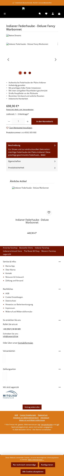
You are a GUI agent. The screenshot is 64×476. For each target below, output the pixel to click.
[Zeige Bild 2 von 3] (25, 73)
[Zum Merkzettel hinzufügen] (49, 213)
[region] (32, 59)
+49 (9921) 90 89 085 (12, 329)
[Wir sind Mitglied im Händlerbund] (10, 394)
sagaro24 (7, 254)
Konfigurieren (47, 464)
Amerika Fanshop (10, 247)
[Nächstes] (55, 59)
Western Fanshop (48, 251)
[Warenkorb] (59, 13)
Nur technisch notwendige (24, 464)
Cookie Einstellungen (14, 297)
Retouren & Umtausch (15, 277)
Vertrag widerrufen (32, 407)
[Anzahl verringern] (9, 121)
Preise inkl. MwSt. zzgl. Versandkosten (19, 109)
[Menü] (4, 13)
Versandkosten (47, 424)
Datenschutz (11, 300)
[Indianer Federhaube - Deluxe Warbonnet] (32, 201)
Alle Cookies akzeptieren (32, 471)
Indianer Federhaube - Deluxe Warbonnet (32, 221)
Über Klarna (10, 269)
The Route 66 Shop (31, 251)
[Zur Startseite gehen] (32, 8)
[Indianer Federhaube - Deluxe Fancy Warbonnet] (32, 59)
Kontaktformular (25, 342)
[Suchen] (40, 13)
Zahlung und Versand (14, 280)
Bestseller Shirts (26, 247)
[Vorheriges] (8, 59)
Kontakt (9, 273)
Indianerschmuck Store (12, 251)
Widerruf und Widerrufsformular (19, 311)
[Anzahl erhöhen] (27, 121)
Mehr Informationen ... (36, 460)
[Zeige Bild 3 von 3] (30, 73)
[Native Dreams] (32, 35)
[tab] (32, 150)
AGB (7, 293)
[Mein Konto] (53, 13)
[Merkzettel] (46, 13)
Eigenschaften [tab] (14, 161)
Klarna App (10, 266)
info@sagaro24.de (10, 336)
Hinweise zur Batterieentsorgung (19, 304)
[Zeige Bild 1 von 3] (20, 73)
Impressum (10, 308)
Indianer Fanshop (42, 247)
